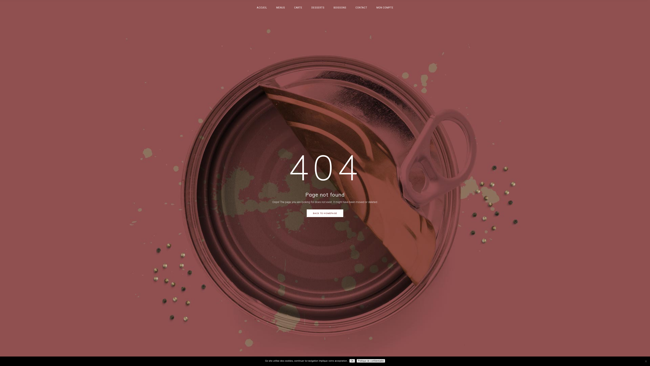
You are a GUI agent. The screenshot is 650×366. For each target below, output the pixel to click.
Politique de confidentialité (371, 361)
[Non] (645, 361)
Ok (352, 361)
